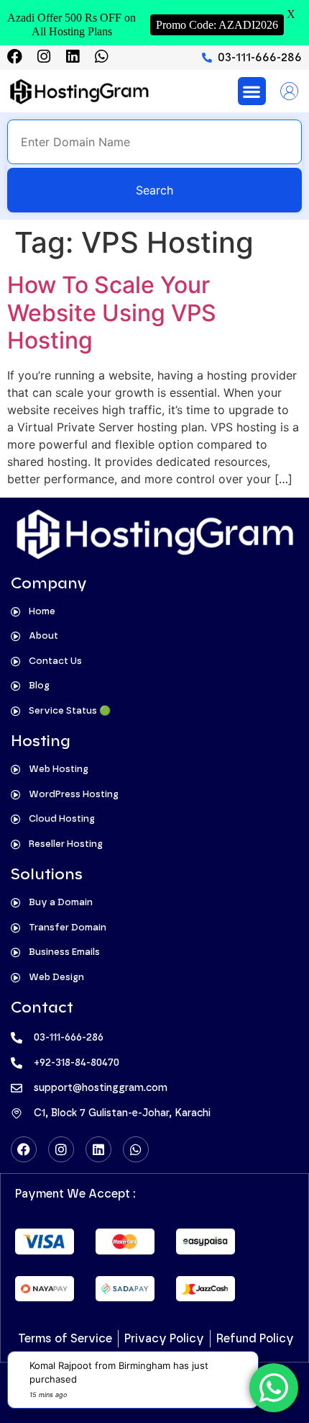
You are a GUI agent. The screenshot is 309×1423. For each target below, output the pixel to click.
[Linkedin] (72, 56)
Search (154, 190)
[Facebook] (14, 56)
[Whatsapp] (101, 56)
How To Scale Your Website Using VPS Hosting (111, 312)
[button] (252, 91)
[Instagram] (43, 56)
